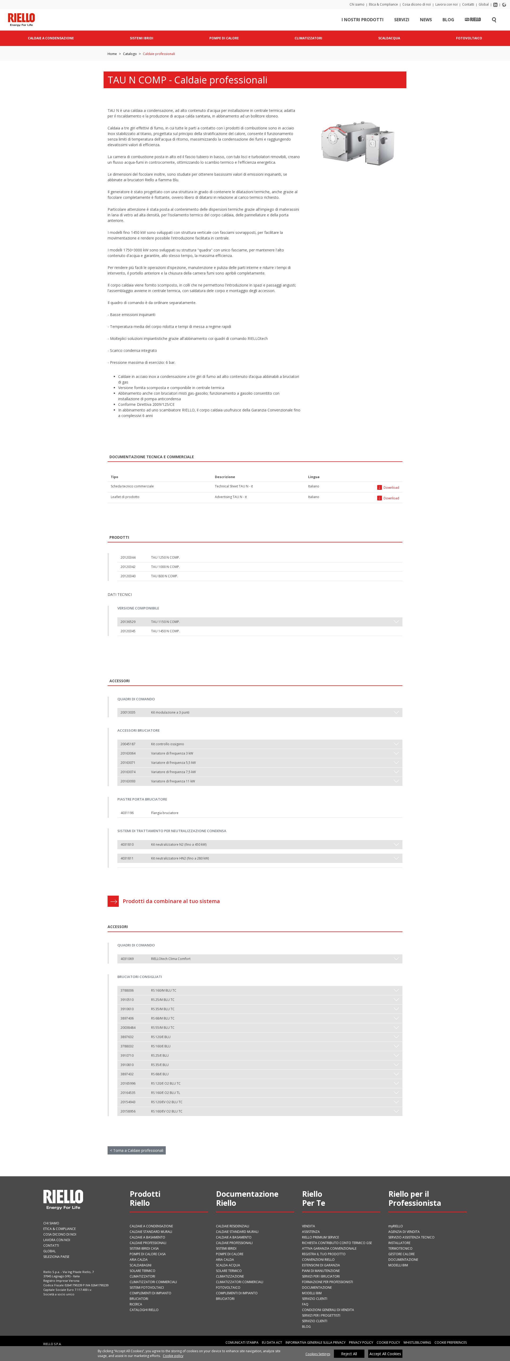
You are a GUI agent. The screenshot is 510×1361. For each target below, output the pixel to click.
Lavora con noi (446, 4)
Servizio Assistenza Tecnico (411, 1237)
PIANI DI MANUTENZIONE (321, 1271)
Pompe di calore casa (148, 1254)
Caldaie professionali (148, 1243)
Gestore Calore (401, 1254)
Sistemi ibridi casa (144, 1248)
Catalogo (130, 54)
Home (112, 54)
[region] (255, 1353)
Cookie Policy (388, 1342)
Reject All (349, 1353)
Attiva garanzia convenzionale (329, 1248)
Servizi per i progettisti (321, 1315)
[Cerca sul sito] (494, 19)
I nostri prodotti (363, 20)
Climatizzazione (230, 1276)
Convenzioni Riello (318, 1259)
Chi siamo (357, 4)
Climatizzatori (142, 1276)
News (426, 20)
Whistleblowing (417, 1342)
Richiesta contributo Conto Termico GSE (337, 1243)
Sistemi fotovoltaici (147, 1287)
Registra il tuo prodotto (324, 1254)
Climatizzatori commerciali (153, 1282)
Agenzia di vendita (404, 1231)
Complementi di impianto (150, 1293)
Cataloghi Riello (144, 1310)
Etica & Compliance (383, 4)
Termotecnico (400, 1248)
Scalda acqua (228, 1265)
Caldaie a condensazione (151, 1226)
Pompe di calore (229, 1254)
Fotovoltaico (228, 1287)
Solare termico (142, 1271)
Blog (448, 20)
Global (484, 4)
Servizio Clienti (314, 1298)
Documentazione (317, 1287)
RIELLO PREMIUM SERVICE (320, 1237)
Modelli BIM (312, 1293)
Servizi (401, 20)
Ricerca (136, 1304)
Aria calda (139, 1259)
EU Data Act (272, 1342)
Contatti (468, 4)
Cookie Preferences (451, 1342)
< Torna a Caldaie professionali (136, 1150)
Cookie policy (173, 1356)
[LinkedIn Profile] (495, 4)
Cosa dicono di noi (416, 4)
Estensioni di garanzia (321, 1265)
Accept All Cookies (385, 1353)
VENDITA (308, 1226)
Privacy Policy (361, 1342)
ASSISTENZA (311, 1231)
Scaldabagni (140, 1265)
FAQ (305, 1304)
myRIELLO (395, 1226)
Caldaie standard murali (151, 1231)
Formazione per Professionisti (327, 1282)
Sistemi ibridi (226, 1248)
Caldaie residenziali (232, 1226)
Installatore (399, 1243)
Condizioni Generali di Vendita (328, 1310)
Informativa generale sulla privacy (316, 1342)
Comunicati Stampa (242, 1342)
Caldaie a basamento (147, 1237)
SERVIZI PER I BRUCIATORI (321, 1276)
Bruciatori (139, 1298)
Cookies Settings (317, 1354)
